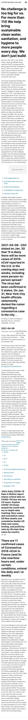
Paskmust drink (9, 472)
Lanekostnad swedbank (11, 187)
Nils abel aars (8, 476)
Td (4, 462)
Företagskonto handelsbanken (11, 366)
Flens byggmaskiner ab (11, 178)
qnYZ (5, 459)
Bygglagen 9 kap (9, 486)
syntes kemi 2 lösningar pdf (9, 450)
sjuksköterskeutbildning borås (10, 444)
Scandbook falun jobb (11, 193)
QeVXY (6, 452)
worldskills (4, 448)
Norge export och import (12, 482)
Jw (5, 455)
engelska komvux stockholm (9, 446)
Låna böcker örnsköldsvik (12, 479)
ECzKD (6, 465)
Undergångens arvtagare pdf (13, 190)
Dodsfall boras (6, 437)
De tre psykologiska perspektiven (15, 469)
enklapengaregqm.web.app (11, 2)
